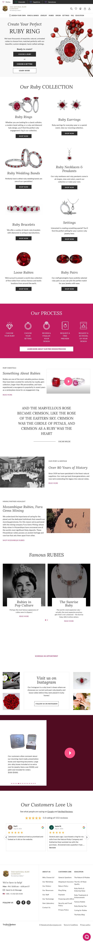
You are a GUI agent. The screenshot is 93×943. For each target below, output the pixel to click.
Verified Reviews (65, 811)
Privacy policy (85, 925)
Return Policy (63, 886)
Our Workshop (47, 882)
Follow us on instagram (46, 704)
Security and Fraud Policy (65, 904)
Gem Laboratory (48, 903)
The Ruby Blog (79, 915)
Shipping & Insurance (65, 882)
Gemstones (52, 2)
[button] (11, 783)
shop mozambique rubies (13, 540)
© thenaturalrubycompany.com (50, 925)
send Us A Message (14, 890)
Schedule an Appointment (46, 656)
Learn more (27, 71)
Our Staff (45, 895)
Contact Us (46, 907)
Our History (46, 886)
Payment (61, 895)
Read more (7, 395)
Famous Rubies (79, 902)
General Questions (65, 877)
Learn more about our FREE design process (46, 349)
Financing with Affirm (66, 899)
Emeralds (21, 2)
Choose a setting (24, 64)
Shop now (69, 133)
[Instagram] (29, 902)
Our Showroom (47, 890)
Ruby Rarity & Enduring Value (79, 889)
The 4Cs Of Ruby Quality (80, 883)
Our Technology (48, 899)
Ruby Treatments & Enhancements (81, 896)
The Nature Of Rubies (82, 877)
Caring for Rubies (80, 910)
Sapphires (36, 2)
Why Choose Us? (48, 877)
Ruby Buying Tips (80, 906)
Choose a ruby (24, 54)
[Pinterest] (18, 902)
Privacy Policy (63, 910)
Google (50, 811)
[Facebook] (23, 902)
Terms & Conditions (71, 925)
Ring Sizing (62, 890)
